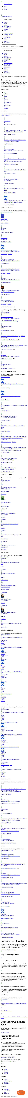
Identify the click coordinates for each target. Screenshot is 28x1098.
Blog (5, 1092)
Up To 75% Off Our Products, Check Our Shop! (12, 712)
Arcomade (6, 183)
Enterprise (6, 1082)
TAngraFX (3, 282)
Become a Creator (8, 4)
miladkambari (4, 640)
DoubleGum (3, 887)
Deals (5, 38)
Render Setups (12, 340)
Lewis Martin (4, 254)
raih (1, 665)
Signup (5, 9)
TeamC (2, 294)
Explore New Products (6, 115)
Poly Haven (3, 304)
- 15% (16, 803)
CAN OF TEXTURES (6, 321)
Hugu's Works (7, 173)
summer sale (3, 659)
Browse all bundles (5, 480)
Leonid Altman (4, 340)
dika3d (2, 400)
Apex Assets (3, 813)
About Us (6, 1079)
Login (5, 6)
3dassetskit (3, 752)
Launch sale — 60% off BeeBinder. (9, 722)
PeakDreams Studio (5, 803)
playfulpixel (3, 652)
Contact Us (6, 1093)
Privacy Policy (11, 1057)
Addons (14, 124)
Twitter (5, 1069)
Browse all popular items (6, 212)
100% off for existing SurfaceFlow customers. (11, 647)
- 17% (17, 340)
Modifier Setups (14, 927)
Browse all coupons (5, 634)
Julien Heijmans (4, 918)
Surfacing (15, 321)
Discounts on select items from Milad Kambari (11, 637)
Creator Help (7, 1090)
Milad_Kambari (7, 124)
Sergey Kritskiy (4, 877)
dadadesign (3, 772)
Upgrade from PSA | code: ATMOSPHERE (11, 672)
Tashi (2, 566)
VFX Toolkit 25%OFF (6, 694)
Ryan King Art (4, 471)
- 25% (16, 164)
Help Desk (6, 1089)
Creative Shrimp (4, 538)
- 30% (14, 368)
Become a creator (5, 1032)
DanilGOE (3, 452)
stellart (2, 715)
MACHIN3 (3, 242)
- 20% (12, 330)
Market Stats (6, 1083)
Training (12, 204)
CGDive (3, 603)
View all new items (5, 377)
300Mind (3, 420)
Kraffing (3, 410)
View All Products (8, 33)
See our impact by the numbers (8, 949)
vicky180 (3, 431)
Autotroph (14, 1096)
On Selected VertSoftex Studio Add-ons (10, 759)
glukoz (2, 263)
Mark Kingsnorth (5, 927)
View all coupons (5, 709)
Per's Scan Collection (6, 843)
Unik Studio (6, 164)
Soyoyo (2, 906)
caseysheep (3, 697)
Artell (2, 223)
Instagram (6, 1072)
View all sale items (5, 312)
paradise (2, 387)
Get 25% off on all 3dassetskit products (10, 747)
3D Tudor (3, 833)
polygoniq (3, 273)
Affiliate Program (8, 1080)
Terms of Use (4, 1057)
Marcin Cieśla (4, 368)
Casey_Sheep (7, 134)
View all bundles (5, 557)
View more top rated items (7, 850)
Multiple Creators (5, 491)
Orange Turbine (4, 232)
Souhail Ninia (7, 192)
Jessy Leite (3, 330)
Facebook (6, 1070)
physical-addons (4, 674)
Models (8, 273)
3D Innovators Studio (6, 442)
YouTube (6, 1073)
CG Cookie (3, 549)
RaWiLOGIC (4, 462)
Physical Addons (7, 153)
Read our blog (4, 999)
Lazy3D (5, 143)
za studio (3, 577)
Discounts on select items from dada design (11, 769)
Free (5, 30)
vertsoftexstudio (4, 762)
